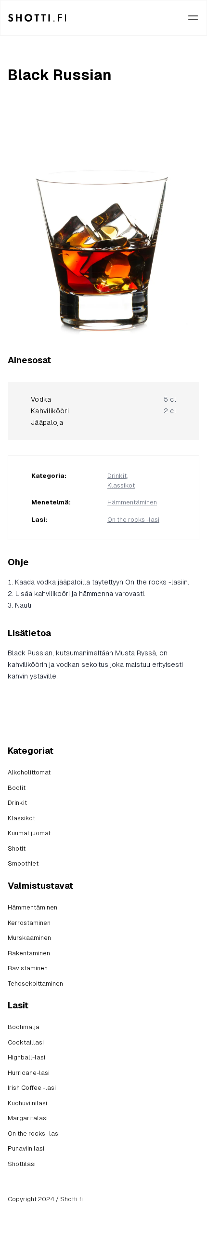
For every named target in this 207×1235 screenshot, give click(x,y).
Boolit (17, 787)
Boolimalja (23, 1027)
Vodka (41, 399)
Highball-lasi (26, 1057)
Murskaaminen (29, 937)
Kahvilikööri (50, 411)
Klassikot (121, 485)
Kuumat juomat (29, 833)
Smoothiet (23, 863)
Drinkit (117, 475)
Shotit (17, 848)
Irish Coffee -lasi (32, 1087)
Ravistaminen (28, 968)
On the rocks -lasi (133, 519)
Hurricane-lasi (29, 1072)
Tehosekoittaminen (35, 983)
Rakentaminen (29, 953)
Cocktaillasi (26, 1042)
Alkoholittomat (29, 772)
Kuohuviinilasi (27, 1103)
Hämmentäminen (132, 502)
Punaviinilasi (26, 1148)
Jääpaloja (47, 422)
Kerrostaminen (29, 922)
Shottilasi (22, 1163)
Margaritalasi (28, 1118)
